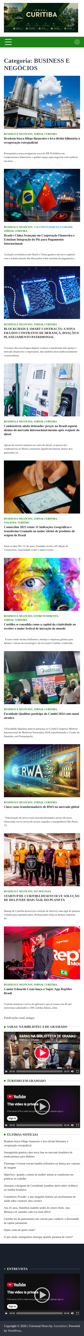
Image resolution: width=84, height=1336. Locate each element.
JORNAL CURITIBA (45, 134)
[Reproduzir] (6, 1071)
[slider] (39, 1071)
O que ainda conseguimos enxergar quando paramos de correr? (38, 1237)
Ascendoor (60, 1326)
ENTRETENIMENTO (46, 616)
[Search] (77, 42)
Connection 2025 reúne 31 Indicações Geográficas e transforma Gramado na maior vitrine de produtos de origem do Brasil (39, 531)
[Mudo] (72, 1071)
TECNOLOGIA (42, 891)
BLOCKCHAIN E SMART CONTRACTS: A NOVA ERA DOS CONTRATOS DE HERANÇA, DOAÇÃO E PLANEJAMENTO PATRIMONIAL (41, 333)
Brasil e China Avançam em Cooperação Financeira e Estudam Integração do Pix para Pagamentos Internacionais (39, 239)
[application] (42, 1053)
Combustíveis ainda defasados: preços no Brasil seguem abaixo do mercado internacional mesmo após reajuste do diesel (42, 430)
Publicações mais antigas (19, 1017)
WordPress (14, 1330)
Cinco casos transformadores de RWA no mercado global (41, 806)
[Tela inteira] (77, 1071)
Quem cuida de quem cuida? (19, 1230)
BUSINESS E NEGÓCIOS (18, 134)
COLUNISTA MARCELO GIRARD (53, 227)
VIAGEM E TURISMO (16, 522)
